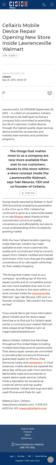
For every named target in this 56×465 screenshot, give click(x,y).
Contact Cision (27, 429)
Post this (30, 193)
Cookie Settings (41, 456)
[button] (44, 4)
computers (36, 362)
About (27, 435)
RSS (29, 456)
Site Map (20, 456)
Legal (12, 456)
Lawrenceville (41, 293)
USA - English (9, 55)
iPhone (18, 216)
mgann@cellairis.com (33, 408)
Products (27, 432)
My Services (26, 438)
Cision (32, 461)
